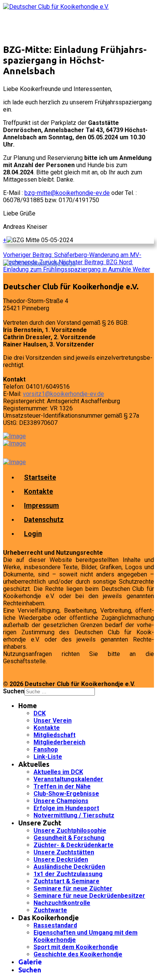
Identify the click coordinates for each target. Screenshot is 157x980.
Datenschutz (44, 520)
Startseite (40, 477)
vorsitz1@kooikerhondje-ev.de (63, 393)
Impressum (41, 505)
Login (33, 534)
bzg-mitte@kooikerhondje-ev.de (67, 192)
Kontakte (38, 491)
